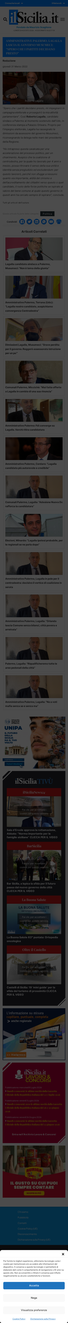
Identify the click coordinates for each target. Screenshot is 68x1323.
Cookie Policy (19, 1319)
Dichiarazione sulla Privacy (43, 1319)
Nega (34, 1297)
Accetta (34, 1285)
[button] (63, 1254)
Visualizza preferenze (34, 1310)
